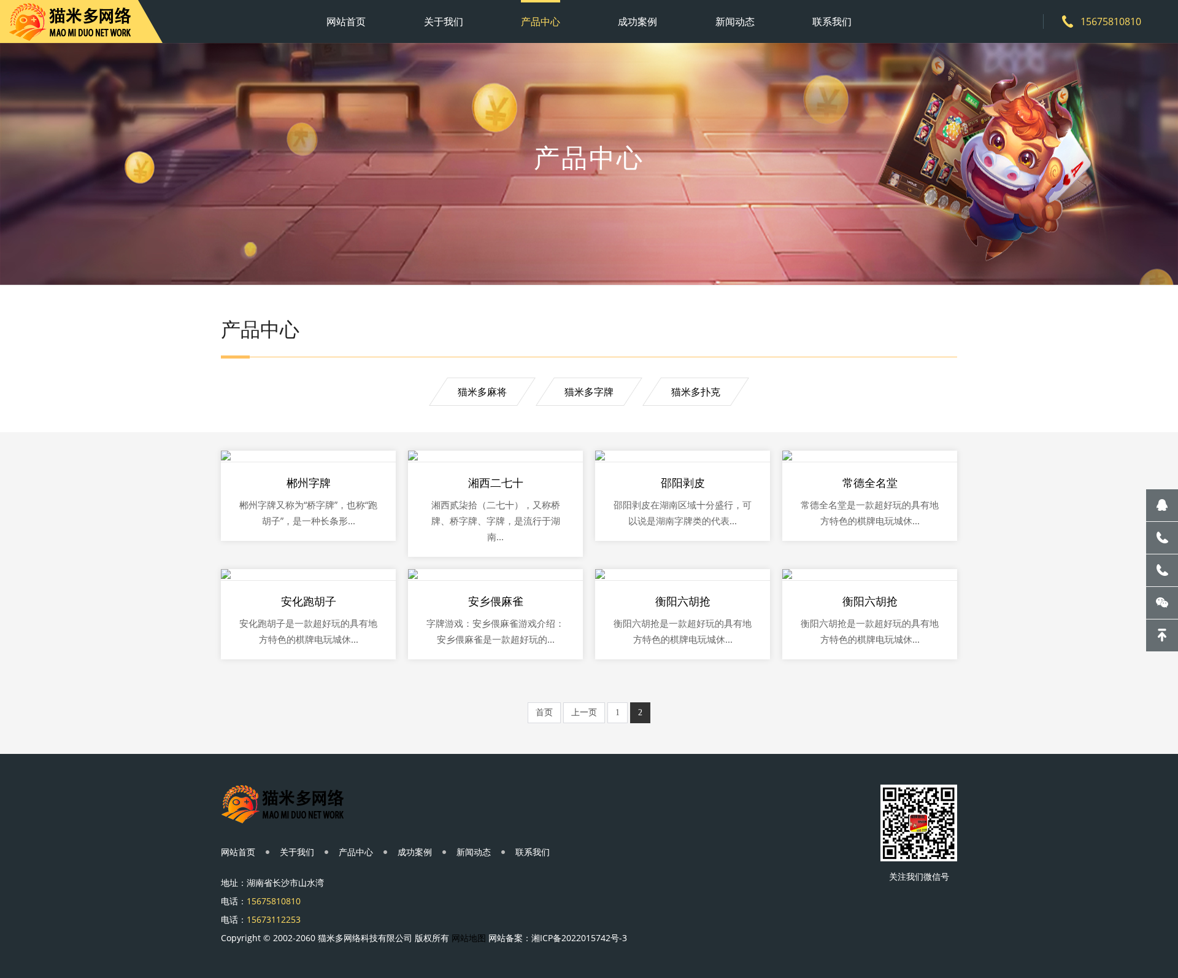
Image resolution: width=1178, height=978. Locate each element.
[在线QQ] (1162, 505)
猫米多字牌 (589, 391)
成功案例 (637, 21)
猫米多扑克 (695, 391)
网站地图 (469, 938)
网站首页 (346, 21)
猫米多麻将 (482, 391)
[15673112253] (1162, 570)
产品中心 (540, 21)
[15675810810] (1162, 538)
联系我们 (832, 21)
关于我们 (443, 21)
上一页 (584, 712)
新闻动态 (735, 21)
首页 (544, 712)
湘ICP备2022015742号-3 (579, 938)
